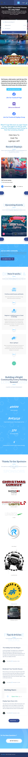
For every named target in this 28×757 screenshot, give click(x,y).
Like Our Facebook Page (14, 97)
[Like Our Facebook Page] (14, 94)
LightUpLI (4, 754)
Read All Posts (13, 720)
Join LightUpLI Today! (6, 258)
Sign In (23, 2)
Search (13, 32)
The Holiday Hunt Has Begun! (12, 647)
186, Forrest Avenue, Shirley (7, 182)
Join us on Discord (14, 107)
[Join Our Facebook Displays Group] (14, 113)
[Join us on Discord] (14, 104)
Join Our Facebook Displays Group (14, 117)
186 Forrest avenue (6, 180)
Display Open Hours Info (10, 701)
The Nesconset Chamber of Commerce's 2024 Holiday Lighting (10, 225)
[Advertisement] (14, 71)
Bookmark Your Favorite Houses (12, 669)
